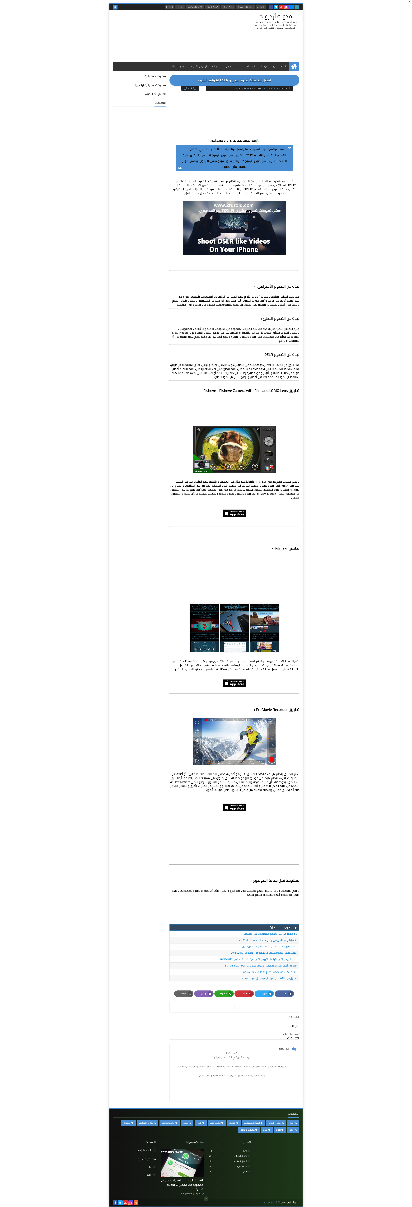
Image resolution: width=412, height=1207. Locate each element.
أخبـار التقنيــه (248, 66)
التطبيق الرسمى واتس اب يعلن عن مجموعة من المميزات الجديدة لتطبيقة (182, 1185)
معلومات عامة (247, 1130)
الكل (199, 1123)
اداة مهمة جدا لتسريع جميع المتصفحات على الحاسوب (270, 933)
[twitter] (276, 7)
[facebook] (271, 7)
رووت (291, 1130)
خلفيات (127, 1123)
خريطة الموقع (212, 7)
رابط (149, 1167)
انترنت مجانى (227, 1166)
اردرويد (198, 1193)
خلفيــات (216, 66)
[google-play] (297, 7)
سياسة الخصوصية (245, 7)
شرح (265, 1130)
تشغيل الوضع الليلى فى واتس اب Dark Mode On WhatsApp (267, 940)
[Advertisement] (171, 36)
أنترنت (232, 1123)
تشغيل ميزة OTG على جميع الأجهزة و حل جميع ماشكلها (269, 978)
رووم (278, 1130)
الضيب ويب (215, 1123)
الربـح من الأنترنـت (198, 66)
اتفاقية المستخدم (194, 7)
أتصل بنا (169, 7)
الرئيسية (260, 7)
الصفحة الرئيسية (257, 88)
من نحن (180, 7)
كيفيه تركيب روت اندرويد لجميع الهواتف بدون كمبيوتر (270, 972)
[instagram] (286, 7)
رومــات (263, 66)
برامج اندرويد (168, 1123)
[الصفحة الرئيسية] (294, 66)
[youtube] (281, 7)
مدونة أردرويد (276, 16)
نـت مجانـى (230, 66)
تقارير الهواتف (146, 1123)
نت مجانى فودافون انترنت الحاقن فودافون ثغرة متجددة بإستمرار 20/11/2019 (258, 959)
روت (273, 66)
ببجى (185, 1123)
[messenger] (291, 7)
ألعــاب (283, 66)
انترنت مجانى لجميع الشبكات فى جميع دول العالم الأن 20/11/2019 (264, 952)
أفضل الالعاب (275, 1123)
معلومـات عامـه (177, 66)
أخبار (292, 1123)
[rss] (136, 1202)
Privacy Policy (228, 7)
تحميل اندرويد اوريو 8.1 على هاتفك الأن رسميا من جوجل (269, 946)
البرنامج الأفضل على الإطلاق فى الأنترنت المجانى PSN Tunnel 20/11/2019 (260, 965)
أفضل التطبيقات (240, 88)
